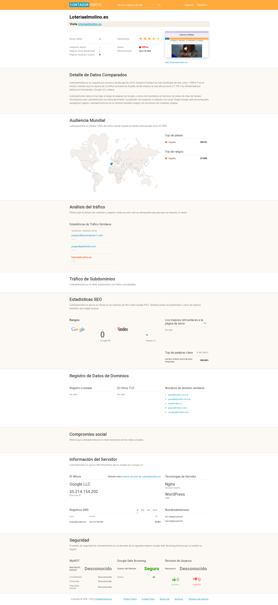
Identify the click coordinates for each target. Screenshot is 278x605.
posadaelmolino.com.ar (179, 399)
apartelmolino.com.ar (178, 395)
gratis (85, 5)
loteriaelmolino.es (90, 24)
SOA (155, 510)
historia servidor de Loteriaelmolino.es (141, 476)
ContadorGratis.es (103, 599)
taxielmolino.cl (175, 403)
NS (148, 510)
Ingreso (189, 4)
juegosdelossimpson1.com (87, 235)
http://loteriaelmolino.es (176, 62)
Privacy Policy (130, 599)
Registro (202, 4)
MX (142, 510)
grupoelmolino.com (177, 408)
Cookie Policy (148, 599)
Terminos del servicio (198, 599)
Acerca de (164, 599)
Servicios (178, 599)
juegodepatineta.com (83, 246)
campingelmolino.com (178, 412)
